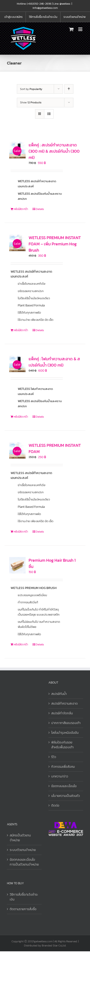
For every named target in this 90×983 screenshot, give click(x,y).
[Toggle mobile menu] (80, 29)
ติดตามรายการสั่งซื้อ (23, 909)
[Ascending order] (68, 89)
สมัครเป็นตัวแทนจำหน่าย (20, 838)
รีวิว (53, 757)
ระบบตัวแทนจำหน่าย (23, 849)
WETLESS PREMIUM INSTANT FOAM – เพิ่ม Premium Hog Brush (55, 243)
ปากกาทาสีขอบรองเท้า (66, 723)
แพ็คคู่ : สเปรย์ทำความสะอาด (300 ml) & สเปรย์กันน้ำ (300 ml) (54, 151)
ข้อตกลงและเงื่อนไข (64, 786)
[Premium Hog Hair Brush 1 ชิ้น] (17, 565)
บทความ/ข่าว (59, 776)
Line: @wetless (61, 4)
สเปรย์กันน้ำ (59, 693)
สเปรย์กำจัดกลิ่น (62, 713)
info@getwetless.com (45, 8)
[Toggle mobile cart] (71, 29)
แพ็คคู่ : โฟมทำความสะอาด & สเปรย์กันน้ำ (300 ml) (54, 362)
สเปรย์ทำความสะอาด (64, 703)
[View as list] (48, 113)
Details (40, 209)
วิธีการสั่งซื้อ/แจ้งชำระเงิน (24, 897)
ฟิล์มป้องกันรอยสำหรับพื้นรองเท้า (62, 745)
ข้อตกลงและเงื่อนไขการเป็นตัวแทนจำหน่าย (24, 862)
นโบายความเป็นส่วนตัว (65, 795)
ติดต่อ (55, 805)
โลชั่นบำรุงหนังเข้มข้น (64, 732)
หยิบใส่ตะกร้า (21, 209)
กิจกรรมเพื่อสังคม (63, 766)
